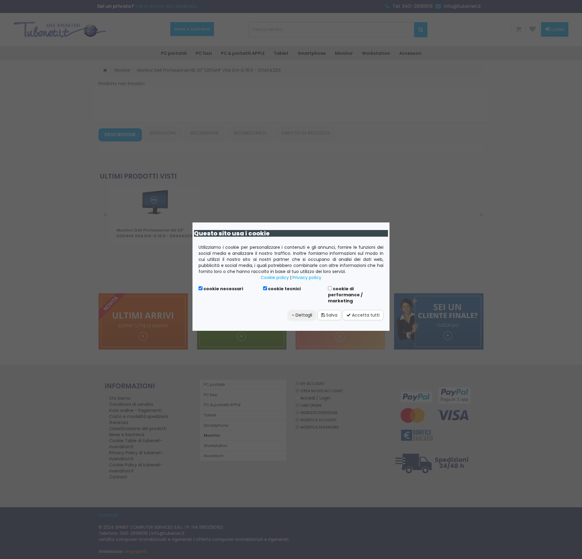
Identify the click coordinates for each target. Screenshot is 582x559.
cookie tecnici (284, 289)
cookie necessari (222, 289)
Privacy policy (307, 278)
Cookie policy (275, 278)
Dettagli (303, 315)
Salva (331, 315)
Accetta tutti (365, 315)
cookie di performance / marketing (345, 295)
